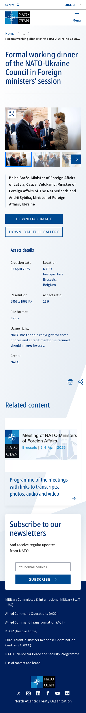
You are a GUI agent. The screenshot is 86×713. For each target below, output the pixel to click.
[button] (72, 4)
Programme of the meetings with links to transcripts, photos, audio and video (39, 486)
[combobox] (72, 4)
